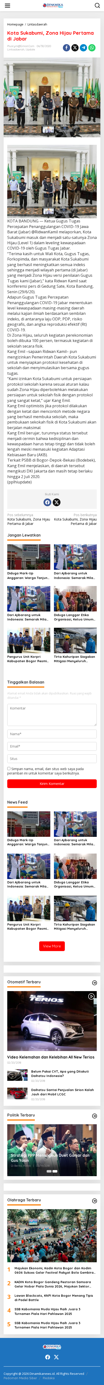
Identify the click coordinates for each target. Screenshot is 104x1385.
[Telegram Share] (83, 47)
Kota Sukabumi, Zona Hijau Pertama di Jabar (28, 519)
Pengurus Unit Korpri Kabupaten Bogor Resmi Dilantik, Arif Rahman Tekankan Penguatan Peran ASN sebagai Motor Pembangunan (28, 659)
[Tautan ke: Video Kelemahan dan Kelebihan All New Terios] (52, 1021)
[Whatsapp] (92, 47)
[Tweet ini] (75, 47)
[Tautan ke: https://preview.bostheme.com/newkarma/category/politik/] (94, 1116)
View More (52, 946)
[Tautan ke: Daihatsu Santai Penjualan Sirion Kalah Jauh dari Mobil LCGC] (17, 1093)
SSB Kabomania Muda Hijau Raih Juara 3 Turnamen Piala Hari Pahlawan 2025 (47, 1311)
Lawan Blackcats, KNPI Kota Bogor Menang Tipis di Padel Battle (54, 1298)
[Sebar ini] (66, 47)
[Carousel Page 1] (49, 1171)
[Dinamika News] (53, 5)
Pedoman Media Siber (20, 1378)
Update (30, 49)
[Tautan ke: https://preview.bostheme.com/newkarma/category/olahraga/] (94, 1201)
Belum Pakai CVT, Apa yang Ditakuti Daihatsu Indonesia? (60, 1073)
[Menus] (7, 5)
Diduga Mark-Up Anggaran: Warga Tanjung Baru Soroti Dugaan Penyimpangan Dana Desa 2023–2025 (28, 575)
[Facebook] (47, 502)
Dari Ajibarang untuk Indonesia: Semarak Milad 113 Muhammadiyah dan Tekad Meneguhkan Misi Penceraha (74, 575)
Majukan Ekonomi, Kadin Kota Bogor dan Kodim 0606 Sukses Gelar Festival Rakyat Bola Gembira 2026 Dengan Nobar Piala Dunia (54, 1270)
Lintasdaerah (15, 49)
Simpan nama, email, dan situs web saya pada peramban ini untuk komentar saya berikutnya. (45, 770)
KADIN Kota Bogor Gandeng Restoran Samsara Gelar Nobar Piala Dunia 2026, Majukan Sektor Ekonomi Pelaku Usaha (53, 1284)
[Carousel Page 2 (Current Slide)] (54, 1171)
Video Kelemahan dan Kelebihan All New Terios (50, 1057)
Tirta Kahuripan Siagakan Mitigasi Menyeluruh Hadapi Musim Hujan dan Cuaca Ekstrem (74, 659)
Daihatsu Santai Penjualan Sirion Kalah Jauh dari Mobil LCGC (62, 1092)
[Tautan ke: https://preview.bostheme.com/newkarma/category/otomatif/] (94, 983)
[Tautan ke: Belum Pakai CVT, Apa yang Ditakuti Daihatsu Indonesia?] (17, 1074)
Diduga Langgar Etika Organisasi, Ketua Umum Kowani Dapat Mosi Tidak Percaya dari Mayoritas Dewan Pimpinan (74, 617)
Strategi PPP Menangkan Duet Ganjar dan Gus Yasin (50, 1158)
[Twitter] (56, 502)
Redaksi (49, 1378)
